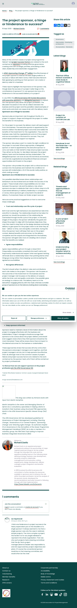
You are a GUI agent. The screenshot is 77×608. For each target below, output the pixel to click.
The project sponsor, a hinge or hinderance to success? (34, 11)
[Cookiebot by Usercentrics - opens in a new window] (66, 288)
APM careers (7, 583)
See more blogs (59, 158)
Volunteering (7, 574)
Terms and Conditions (49, 583)
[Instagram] (65, 595)
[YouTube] (56, 595)
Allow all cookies (63, 318)
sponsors (16, 64)
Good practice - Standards (64, 47)
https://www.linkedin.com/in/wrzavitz (28, 484)
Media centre (46, 577)
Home (4, 11)
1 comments (44, 29)
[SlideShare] (51, 595)
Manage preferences (37, 318)
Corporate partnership (49, 568)
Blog (11, 11)
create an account (32, 507)
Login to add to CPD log (10, 34)
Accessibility (45, 571)
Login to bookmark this (30, 34)
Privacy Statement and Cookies (52, 580)
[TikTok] (60, 595)
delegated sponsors (32, 100)
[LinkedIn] (46, 595)
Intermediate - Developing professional (64, 43)
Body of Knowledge (48, 574)
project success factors (21, 62)
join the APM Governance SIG (22, 368)
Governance (60, 39)
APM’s (18, 73)
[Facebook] (42, 595)
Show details (67, 312)
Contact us (6, 571)
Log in (7, 507)
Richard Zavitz (19, 29)
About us (5, 568)
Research (5, 580)
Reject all (14, 318)
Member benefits (8, 577)
